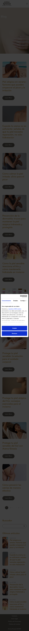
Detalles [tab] (15, 300)
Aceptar (14, 328)
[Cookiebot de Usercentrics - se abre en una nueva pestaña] (20, 296)
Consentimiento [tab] (6, 300)
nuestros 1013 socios (14, 309)
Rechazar (14, 333)
